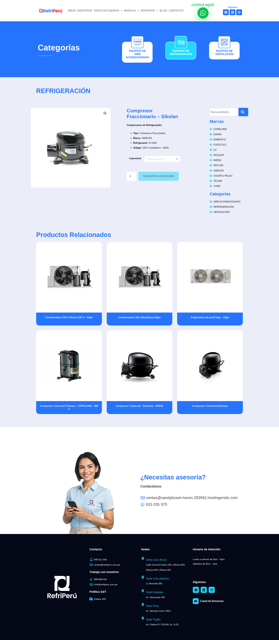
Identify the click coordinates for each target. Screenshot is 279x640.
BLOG (163, 10)
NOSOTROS (84, 10)
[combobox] (224, 112)
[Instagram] (239, 12)
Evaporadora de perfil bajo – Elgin (210, 317)
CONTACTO (176, 10)
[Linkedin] (232, 12)
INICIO (72, 10)
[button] (105, 113)
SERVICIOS (148, 10)
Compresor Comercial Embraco (210, 405)
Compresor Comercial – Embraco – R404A (139, 405)
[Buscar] (243, 112)
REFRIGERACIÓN (63, 90)
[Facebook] (226, 12)
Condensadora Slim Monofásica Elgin (139, 317)
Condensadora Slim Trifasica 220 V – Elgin (69, 317)
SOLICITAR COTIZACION (158, 176)
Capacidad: (135, 158)
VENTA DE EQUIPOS (106, 10)
